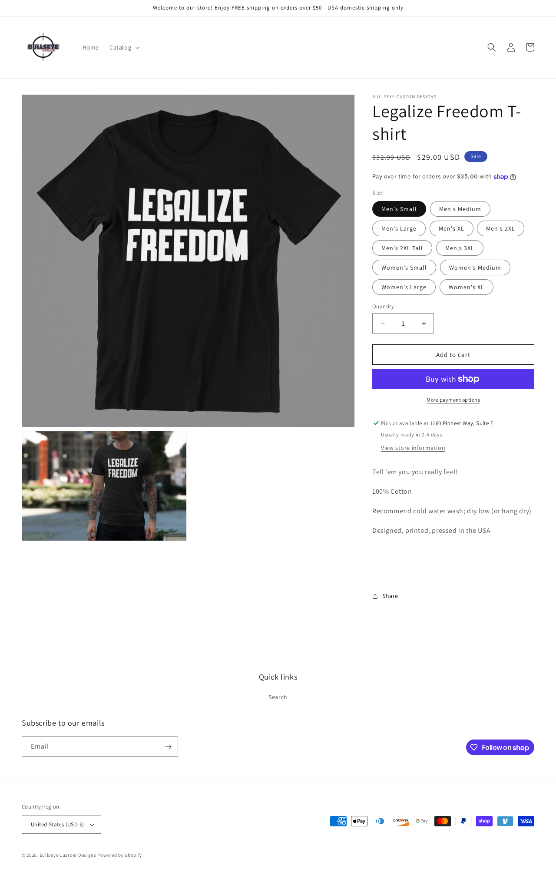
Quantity (383, 306)
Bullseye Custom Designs (68, 855)
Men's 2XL (500, 228)
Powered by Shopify (119, 855)
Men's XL (451, 228)
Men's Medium (460, 209)
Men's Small (399, 209)
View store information (413, 448)
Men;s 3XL (459, 248)
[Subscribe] (168, 746)
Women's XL (466, 287)
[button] (123, 47)
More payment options (453, 399)
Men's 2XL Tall (402, 248)
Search (278, 697)
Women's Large (404, 287)
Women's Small (404, 267)
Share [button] (390, 596)
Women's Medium (475, 267)
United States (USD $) (57, 824)
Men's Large (399, 228)
